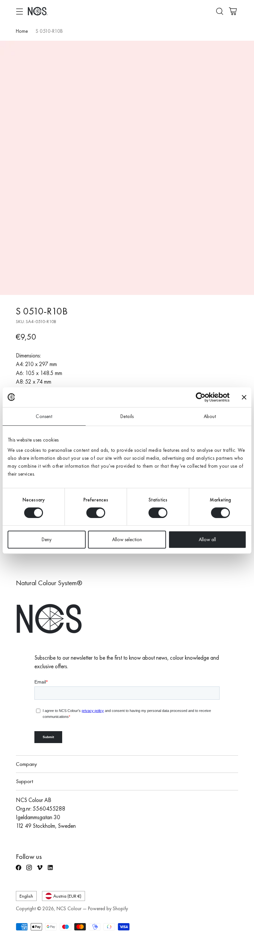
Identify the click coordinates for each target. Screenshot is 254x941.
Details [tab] (127, 416)
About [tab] (210, 416)
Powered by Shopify (108, 908)
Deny (47, 539)
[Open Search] (219, 11)
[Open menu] (19, 11)
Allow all (207, 539)
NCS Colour (69, 908)
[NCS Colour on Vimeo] (40, 870)
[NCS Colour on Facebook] (19, 870)
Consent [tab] (44, 416)
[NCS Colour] (38, 11)
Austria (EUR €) (67, 896)
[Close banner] (244, 397)
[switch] (95, 512)
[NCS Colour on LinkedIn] (51, 870)
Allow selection (127, 539)
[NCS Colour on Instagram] (30, 870)
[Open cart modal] (232, 11)
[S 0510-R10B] (127, 168)
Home (22, 31)
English (26, 896)
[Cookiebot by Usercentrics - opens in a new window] (201, 397)
